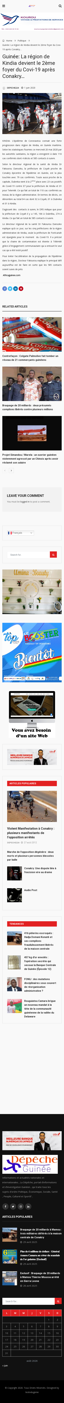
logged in (25, 501)
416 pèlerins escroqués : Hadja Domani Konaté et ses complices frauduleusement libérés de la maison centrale (38, 941)
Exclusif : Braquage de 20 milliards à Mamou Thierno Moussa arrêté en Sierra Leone (40, 1277)
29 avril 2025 (30, 1242)
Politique (22, 40)
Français (17, 532)
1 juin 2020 (29, 87)
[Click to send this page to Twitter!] (10, 288)
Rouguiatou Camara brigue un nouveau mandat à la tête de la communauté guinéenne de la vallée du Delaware (40, 1008)
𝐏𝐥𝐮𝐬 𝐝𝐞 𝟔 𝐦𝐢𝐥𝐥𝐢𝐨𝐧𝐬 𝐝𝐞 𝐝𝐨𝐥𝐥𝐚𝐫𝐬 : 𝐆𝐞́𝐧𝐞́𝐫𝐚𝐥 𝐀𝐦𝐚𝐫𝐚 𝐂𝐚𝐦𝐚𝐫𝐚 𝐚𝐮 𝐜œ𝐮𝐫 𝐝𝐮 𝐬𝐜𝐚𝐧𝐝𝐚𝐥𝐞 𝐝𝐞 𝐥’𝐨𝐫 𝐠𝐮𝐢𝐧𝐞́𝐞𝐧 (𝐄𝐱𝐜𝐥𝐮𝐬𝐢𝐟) (40, 1255)
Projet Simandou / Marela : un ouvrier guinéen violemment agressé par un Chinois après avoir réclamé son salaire (30, 458)
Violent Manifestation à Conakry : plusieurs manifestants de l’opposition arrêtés (30, 833)
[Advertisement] (32, 1062)
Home (8, 40)
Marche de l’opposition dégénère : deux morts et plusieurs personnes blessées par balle (30, 855)
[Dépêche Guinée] (31, 6)
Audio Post (30, 890)
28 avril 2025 (30, 1285)
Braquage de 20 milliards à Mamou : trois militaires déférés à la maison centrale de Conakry (41, 1233)
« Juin (5, 1365)
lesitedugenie (32, 1392)
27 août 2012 (30, 842)
